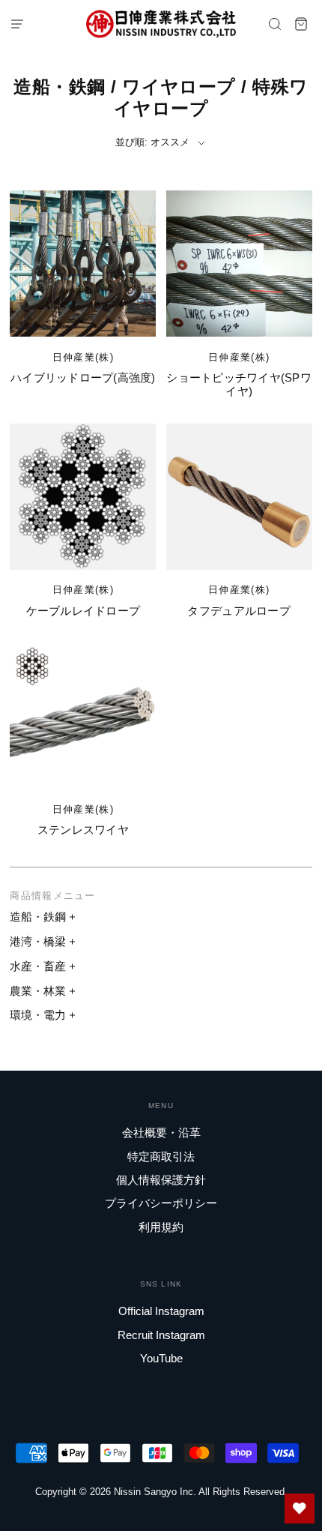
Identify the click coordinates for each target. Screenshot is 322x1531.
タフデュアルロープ (238, 610)
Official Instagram (161, 1311)
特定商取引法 (161, 1156)
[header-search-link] (275, 23)
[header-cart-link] (301, 23)
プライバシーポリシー (161, 1203)
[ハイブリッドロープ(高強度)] (83, 263)
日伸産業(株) (83, 357)
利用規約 (161, 1227)
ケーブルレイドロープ (83, 610)
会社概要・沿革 (161, 1132)
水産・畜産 (38, 966)
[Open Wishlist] (300, 1509)
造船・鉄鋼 (38, 916)
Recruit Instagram (161, 1335)
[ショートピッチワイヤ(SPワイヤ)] (239, 263)
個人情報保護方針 (161, 1179)
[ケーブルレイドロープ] (83, 497)
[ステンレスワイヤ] (83, 716)
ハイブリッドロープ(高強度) (83, 377)
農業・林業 (38, 990)
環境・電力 (38, 1014)
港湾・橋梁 (38, 941)
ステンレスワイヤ (83, 829)
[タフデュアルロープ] (239, 497)
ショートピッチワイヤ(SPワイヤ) (239, 384)
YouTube (161, 1358)
